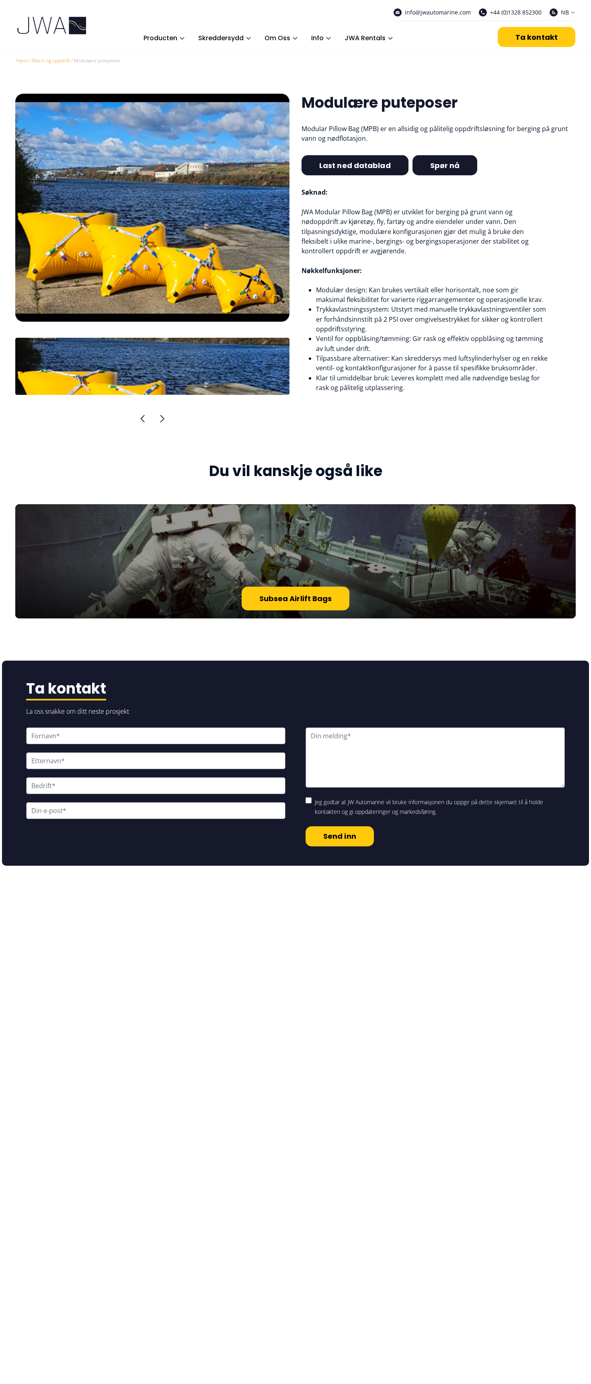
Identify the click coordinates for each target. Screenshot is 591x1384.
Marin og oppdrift (51, 60)
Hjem (22, 60)
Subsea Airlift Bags (295, 598)
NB (565, 12)
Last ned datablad (355, 165)
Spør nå (445, 165)
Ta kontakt (536, 37)
